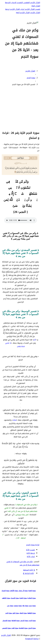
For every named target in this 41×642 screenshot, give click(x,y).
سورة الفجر (14, 628)
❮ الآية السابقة (29, 570)
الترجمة (8, 2)
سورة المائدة (31, 598)
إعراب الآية (31, 556)
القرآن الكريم (35, 2)
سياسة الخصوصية (32, 638)
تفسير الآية (30, 550)
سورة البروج (32, 628)
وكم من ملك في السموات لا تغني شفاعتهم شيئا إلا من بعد (22, 563)
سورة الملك (23, 613)
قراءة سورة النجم (32, 544)
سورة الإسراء (15, 598)
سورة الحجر (32, 620)
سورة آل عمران (23, 590)
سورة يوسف (18, 605)
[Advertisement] (20, 108)
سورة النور (16, 613)
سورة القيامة (16, 620)
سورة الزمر (8, 613)
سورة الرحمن (24, 620)
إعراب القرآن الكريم (17, 9)
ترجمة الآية (31, 553)
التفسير (19, 2)
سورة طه (25, 605)
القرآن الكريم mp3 (23, 12)
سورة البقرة (32, 590)
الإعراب (13, 2)
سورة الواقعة (31, 613)
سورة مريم (32, 605)
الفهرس (26, 2)
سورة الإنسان (7, 620)
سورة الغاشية (23, 628)
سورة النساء (6, 590)
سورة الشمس (6, 628)
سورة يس (10, 605)
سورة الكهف (6, 598)
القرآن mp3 (35, 6)
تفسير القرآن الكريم (32, 9)
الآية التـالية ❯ (28, 573)
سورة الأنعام (14, 590)
